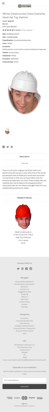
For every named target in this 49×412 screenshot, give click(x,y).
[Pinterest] (12, 147)
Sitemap (24, 307)
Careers (25, 304)
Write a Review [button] (27, 30)
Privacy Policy (24, 302)
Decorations (24, 323)
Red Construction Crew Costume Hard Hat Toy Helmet (23, 235)
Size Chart (24, 299)
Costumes (25, 318)
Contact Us (24, 289)
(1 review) (17, 30)
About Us (24, 287)
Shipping (24, 294)
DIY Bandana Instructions (25, 284)
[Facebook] (3, 147)
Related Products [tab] (24, 198)
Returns (24, 297)
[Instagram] (30, 268)
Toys (24, 333)
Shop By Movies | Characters (24, 328)
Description (24, 156)
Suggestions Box (24, 292)
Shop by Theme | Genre (24, 331)
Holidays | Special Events (24, 326)
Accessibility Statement (24, 282)
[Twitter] (8, 147)
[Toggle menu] (3, 3)
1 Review (24, 163)
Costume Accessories (24, 321)
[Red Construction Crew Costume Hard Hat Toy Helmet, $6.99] (23, 216)
